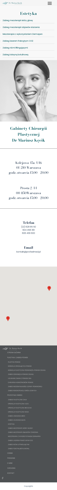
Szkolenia (11, 468)
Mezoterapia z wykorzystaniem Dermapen (24, 436)
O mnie (9, 463)
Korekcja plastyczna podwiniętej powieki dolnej (27, 370)
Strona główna (14, 352)
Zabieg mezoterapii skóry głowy (20, 428)
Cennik (10, 453)
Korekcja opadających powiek (20, 366)
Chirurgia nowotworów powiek (20, 382)
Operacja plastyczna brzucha (20, 408)
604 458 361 (29, 229)
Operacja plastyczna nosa (18, 412)
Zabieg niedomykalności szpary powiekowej (25, 386)
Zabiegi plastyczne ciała (17, 400)
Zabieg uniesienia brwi (16, 416)
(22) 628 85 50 (28, 226)
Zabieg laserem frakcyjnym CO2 (20, 440)
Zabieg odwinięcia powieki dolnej (21, 374)
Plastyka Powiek (14, 362)
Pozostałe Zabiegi (14, 395)
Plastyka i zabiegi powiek (17, 357)
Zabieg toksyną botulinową (18, 449)
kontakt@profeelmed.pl (28, 251)
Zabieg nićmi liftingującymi (18, 444)
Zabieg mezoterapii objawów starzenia (23, 432)
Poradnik (11, 458)
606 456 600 (28, 233)
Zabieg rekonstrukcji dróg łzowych (22, 391)
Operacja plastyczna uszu (18, 404)
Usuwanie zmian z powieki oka (19, 378)
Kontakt (10, 473)
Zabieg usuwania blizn (16, 420)
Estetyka (11, 424)
